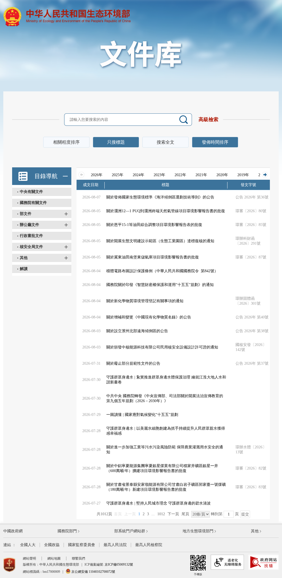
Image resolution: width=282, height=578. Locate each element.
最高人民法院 (115, 545)
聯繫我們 (78, 558)
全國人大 (28, 545)
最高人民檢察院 (148, 545)
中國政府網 (13, 531)
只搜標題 (116, 142)
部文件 (25, 214)
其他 (24, 258)
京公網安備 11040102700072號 (92, 572)
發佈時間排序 (215, 142)
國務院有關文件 (33, 203)
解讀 (24, 269)
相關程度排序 (66, 142)
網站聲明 (29, 558)
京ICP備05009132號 (119, 564)
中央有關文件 (31, 192)
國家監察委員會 (81, 545)
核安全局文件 (31, 247)
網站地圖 (54, 558)
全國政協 (51, 545)
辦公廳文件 (29, 225)
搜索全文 (165, 142)
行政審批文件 (31, 236)
